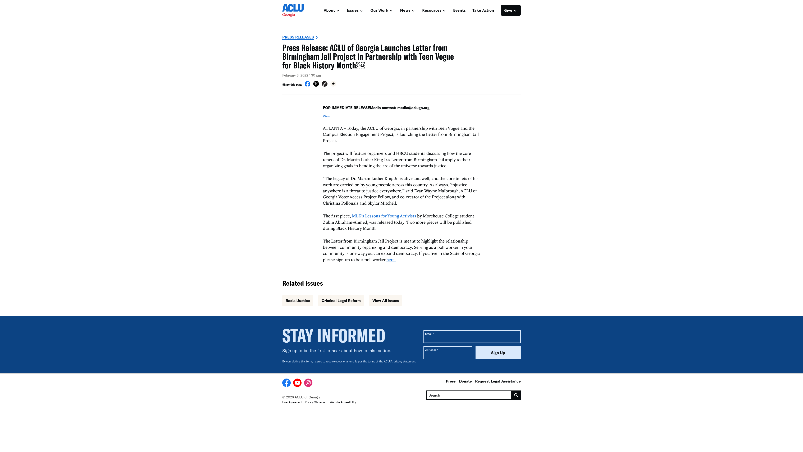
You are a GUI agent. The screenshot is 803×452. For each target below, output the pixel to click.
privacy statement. (405, 361)
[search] (516, 395)
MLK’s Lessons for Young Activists (384, 215)
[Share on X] (316, 85)
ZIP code (431, 350)
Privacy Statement (316, 402)
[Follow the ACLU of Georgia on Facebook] (286, 383)
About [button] (329, 10)
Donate (465, 381)
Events (459, 10)
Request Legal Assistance (498, 381)
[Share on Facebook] (307, 85)
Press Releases (298, 37)
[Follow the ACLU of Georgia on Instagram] (308, 383)
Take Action (483, 10)
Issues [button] (353, 10)
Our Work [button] (379, 10)
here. (391, 259)
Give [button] (508, 10)
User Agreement (292, 402)
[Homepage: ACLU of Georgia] (297, 10)
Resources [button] (431, 10)
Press (451, 381)
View (326, 116)
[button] (324, 84)
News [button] (405, 10)
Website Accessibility (343, 402)
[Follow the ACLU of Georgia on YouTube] (297, 383)
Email (429, 333)
